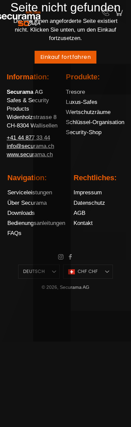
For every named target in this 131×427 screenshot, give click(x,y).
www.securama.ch (30, 154)
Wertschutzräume (88, 112)
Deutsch (34, 271)
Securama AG (74, 287)
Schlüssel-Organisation (95, 122)
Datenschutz (89, 203)
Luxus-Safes (81, 102)
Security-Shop (83, 132)
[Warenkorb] (119, 12)
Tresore (75, 92)
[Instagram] (61, 257)
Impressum (88, 192)
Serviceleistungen (29, 192)
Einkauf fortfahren (65, 57)
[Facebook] (70, 257)
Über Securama (27, 203)
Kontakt (83, 223)
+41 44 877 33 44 (28, 137)
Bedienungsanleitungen (36, 223)
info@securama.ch (30, 146)
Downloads (21, 213)
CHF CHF (88, 271)
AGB (79, 213)
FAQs (14, 233)
